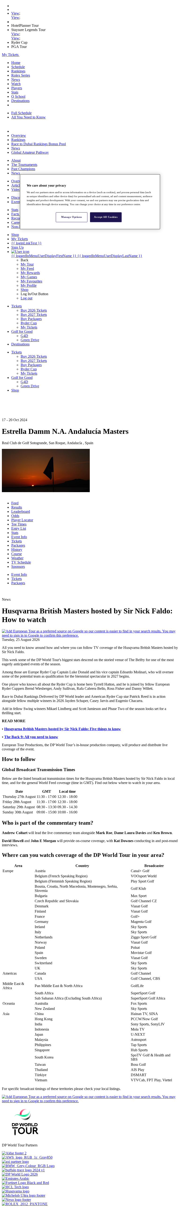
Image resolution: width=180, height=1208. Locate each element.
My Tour (27, 264)
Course (16, 554)
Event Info (19, 537)
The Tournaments (24, 165)
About (16, 160)
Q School (18, 96)
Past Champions (23, 169)
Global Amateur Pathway (30, 152)
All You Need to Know (28, 117)
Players (16, 88)
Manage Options (71, 217)
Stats (14, 92)
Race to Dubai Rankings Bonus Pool (38, 144)
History (16, 550)
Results (16, 507)
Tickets (16, 541)
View (15, 13)
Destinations (20, 101)
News (15, 80)
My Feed (27, 269)
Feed (15, 503)
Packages (18, 545)
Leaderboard (20, 512)
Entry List (18, 528)
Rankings (18, 71)
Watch (16, 84)
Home (15, 63)
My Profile (29, 285)
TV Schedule (21, 562)
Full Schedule (21, 113)
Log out (26, 298)
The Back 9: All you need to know (31, 737)
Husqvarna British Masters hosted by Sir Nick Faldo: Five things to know (62, 729)
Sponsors (18, 567)
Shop (24, 290)
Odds (15, 516)
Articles (17, 185)
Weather (17, 558)
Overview (18, 135)
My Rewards (30, 273)
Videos (16, 190)
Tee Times (18, 524)
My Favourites (31, 281)
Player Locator (22, 520)
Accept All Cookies (105, 217)
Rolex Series (20, 75)
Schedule (18, 67)
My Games (29, 277)
